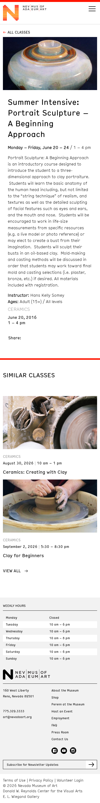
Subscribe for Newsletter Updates (32, 764)
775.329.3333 (13, 711)
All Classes (19, 32)
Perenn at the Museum (67, 704)
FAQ (54, 725)
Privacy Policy (41, 780)
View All (12, 570)
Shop (55, 697)
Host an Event (62, 711)
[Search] (92, 9)
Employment (60, 718)
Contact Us (59, 739)
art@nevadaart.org (17, 717)
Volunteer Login (70, 780)
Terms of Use (14, 780)
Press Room (60, 732)
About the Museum (65, 690)
